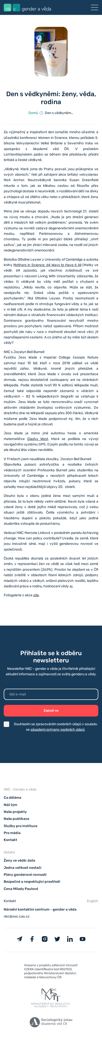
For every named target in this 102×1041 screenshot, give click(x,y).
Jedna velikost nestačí (22, 868)
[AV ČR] (51, 1023)
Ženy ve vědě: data (19, 860)
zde (36, 595)
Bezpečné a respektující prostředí (32, 882)
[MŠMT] (51, 972)
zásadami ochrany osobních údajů (57, 729)
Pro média (12, 833)
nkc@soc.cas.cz (16, 916)
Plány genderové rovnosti (25, 875)
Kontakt (10, 840)
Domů (33, 113)
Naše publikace (16, 819)
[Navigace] (94, 7)
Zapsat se (51, 710)
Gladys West (37, 439)
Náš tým (10, 805)
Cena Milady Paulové (21, 889)
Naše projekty (15, 812)
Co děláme (12, 798)
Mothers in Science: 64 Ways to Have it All (47, 265)
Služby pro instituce (20, 826)
